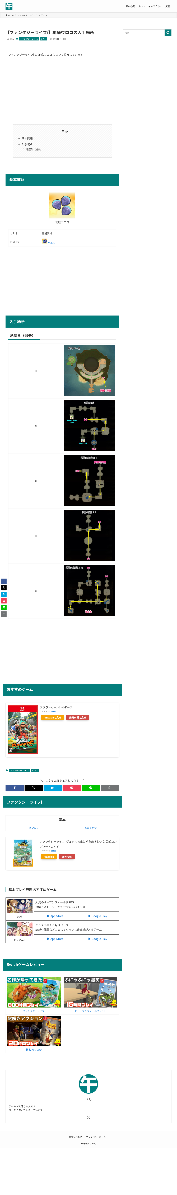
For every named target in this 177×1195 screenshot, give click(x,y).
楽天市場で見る (77, 717)
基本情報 (27, 138)
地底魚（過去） (34, 149)
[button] (15, 788)
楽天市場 (67, 856)
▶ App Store (55, 916)
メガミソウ (91, 827)
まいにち (34, 827)
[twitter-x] (88, 1117)
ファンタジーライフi (29, 38)
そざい (43, 38)
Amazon (49, 856)
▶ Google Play (97, 916)
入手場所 (27, 144)
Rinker (53, 711)
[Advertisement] (62, 89)
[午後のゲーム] (9, 6)
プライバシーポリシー (97, 1137)
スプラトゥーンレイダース (56, 707)
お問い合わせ (75, 1137)
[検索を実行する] (168, 32)
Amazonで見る (52, 717)
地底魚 (51, 242)
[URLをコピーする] (110, 788)
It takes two (34, 1049)
